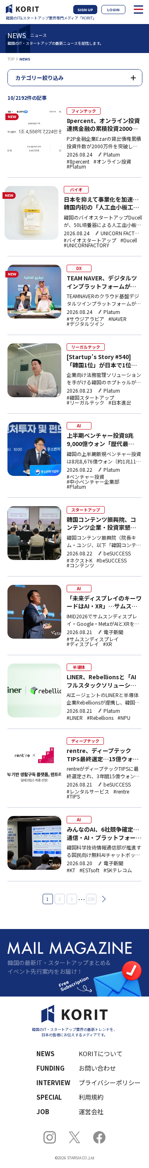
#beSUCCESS (111, 560)
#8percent (78, 161)
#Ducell (128, 240)
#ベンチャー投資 (85, 476)
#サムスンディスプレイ (93, 639)
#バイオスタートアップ (90, 240)
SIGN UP (85, 9)
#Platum (76, 166)
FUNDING (50, 1068)
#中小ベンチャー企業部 (93, 481)
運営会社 (91, 1111)
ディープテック (85, 741)
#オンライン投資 (112, 161)
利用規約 (91, 1097)
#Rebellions (100, 717)
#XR (107, 644)
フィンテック (83, 111)
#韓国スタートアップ (90, 397)
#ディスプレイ (83, 644)
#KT (71, 870)
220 (91, 899)
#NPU (124, 717)
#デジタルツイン (85, 323)
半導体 (79, 667)
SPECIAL (49, 1097)
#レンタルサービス (88, 791)
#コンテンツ (80, 565)
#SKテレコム (117, 870)
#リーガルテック (85, 402)
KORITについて (101, 1053)
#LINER (75, 717)
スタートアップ (85, 510)
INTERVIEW (53, 1082)
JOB (42, 1111)
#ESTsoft (89, 870)
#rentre (121, 791)
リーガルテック (85, 347)
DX (79, 268)
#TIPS (73, 796)
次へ (102, 899)
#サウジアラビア (85, 318)
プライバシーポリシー (105, 1082)
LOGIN (113, 9)
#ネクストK (79, 560)
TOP (10, 59)
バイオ (76, 189)
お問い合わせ (97, 1068)
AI (79, 425)
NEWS (45, 1053)
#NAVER (117, 318)
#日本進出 (119, 402)
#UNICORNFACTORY (86, 245)
